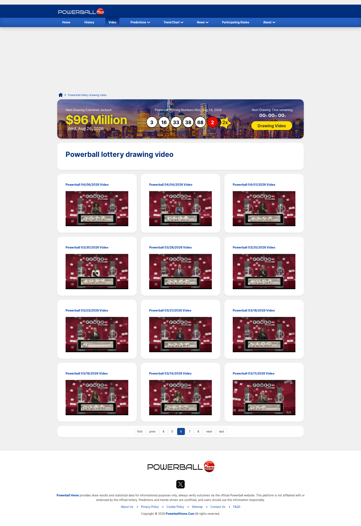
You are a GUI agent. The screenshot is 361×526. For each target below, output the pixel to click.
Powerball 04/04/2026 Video (170, 185)
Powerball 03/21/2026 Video (170, 310)
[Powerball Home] (80, 15)
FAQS (236, 506)
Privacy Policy (150, 506)
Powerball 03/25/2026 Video (254, 247)
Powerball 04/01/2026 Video (254, 185)
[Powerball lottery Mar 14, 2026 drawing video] (180, 398)
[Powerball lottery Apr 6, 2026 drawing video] (97, 209)
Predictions (138, 22)
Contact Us (217, 506)
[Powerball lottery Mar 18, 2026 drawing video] (264, 335)
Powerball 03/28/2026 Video (170, 247)
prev (152, 431)
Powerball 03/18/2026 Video (254, 310)
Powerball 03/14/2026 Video (170, 373)
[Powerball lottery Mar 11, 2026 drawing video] (264, 398)
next (209, 431)
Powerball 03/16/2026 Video (87, 373)
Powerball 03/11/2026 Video (254, 373)
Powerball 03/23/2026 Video (87, 310)
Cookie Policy (175, 506)
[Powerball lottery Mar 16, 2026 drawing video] (97, 398)
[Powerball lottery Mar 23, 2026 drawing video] (97, 335)
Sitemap (197, 506)
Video (112, 22)
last (221, 431)
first (139, 431)
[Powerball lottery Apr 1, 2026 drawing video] (264, 209)
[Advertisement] (180, 58)
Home (66, 22)
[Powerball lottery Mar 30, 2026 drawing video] (97, 272)
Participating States (235, 22)
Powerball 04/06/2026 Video (87, 185)
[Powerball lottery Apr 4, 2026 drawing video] (180, 209)
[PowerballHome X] (180, 485)
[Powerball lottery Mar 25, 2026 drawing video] (264, 272)
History (89, 22)
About (267, 22)
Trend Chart (171, 22)
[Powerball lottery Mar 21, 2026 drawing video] (180, 335)
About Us (127, 506)
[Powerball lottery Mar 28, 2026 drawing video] (180, 272)
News (201, 22)
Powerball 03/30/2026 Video (87, 247)
